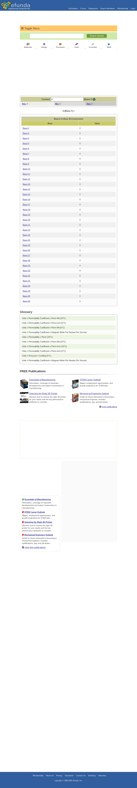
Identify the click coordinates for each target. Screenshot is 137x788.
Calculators (73, 8)
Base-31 (26, 276)
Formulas (93, 47)
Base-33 (26, 286)
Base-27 (26, 255)
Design (44, 47)
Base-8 (26, 159)
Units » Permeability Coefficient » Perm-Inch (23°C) (44, 346)
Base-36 (26, 301)
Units (77, 47)
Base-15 (26, 194)
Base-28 (26, 260)
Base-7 (26, 154)
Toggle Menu (32, 28)
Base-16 (26, 199)
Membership (122, 8)
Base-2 (26, 128)
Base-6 (26, 148)
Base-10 (26, 169)
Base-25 (26, 245)
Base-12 (26, 179)
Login (133, 8)
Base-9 (26, 164)
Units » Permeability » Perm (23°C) (37, 337)
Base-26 (26, 250)
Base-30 (26, 271)
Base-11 (26, 174)
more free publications (35, 547)
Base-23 (26, 235)
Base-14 (26, 189)
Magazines (93, 8)
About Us (50, 775)
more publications (109, 407)
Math (109, 47)
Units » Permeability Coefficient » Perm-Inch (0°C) (44, 323)
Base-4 (26, 138)
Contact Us (81, 775)
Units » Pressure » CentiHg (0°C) (36, 356)
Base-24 (26, 240)
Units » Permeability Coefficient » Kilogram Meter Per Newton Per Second (54, 332)
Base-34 (26, 291)
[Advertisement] (40, 650)
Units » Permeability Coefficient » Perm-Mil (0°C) (43, 327)
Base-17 (26, 204)
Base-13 (26, 184)
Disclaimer (69, 775)
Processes (60, 47)
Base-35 (26, 296)
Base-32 (26, 281)
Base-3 (26, 133)
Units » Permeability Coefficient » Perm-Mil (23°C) (44, 318)
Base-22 (26, 230)
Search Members (107, 8)
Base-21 (26, 225)
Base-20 (26, 220)
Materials (28, 47)
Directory (92, 775)
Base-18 (26, 209)
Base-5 (26, 143)
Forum (83, 8)
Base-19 (26, 215)
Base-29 (26, 265)
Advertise (102, 775)
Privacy (59, 775)
